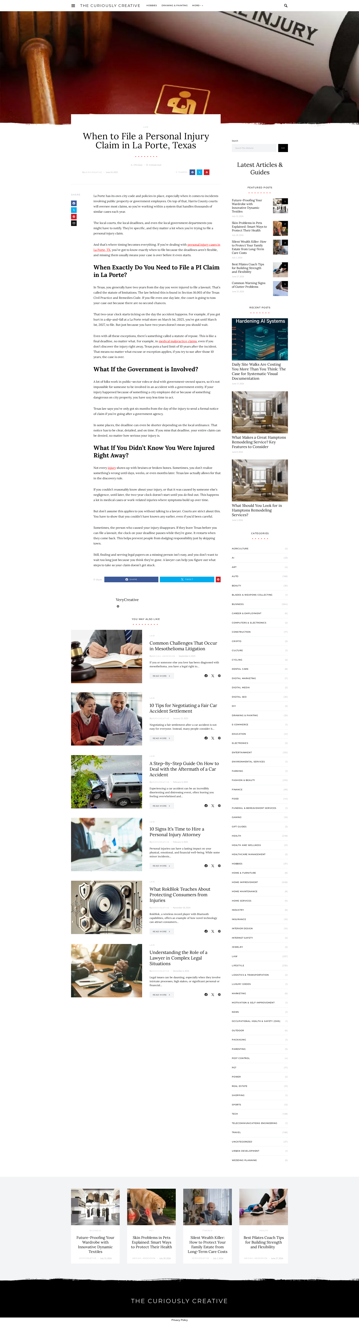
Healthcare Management (249, 854)
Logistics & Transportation (250, 975)
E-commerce (240, 724)
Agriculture (240, 548)
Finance (237, 789)
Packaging (239, 1039)
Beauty (236, 585)
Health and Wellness (246, 845)
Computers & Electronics (249, 622)
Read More (160, 676)
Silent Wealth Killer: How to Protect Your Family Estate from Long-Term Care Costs (249, 247)
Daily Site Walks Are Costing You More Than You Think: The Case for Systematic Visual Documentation (259, 371)
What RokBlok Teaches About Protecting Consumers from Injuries (180, 894)
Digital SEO (239, 697)
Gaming (237, 817)
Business (238, 604)
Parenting (239, 1049)
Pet (234, 1067)
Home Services (241, 900)
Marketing (239, 993)
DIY (234, 706)
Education (239, 734)
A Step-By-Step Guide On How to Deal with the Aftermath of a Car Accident (184, 769)
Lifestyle (238, 965)
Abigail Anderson (163, 656)
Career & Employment (246, 613)
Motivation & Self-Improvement (253, 1002)
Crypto (236, 641)
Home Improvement (245, 882)
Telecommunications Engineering (254, 1123)
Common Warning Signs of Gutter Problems (248, 285)
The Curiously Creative (110, 5)
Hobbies (151, 5)
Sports (236, 1104)
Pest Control (241, 1058)
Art (234, 567)
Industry (238, 910)
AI (233, 557)
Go (283, 148)
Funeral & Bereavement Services (254, 808)
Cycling (237, 659)
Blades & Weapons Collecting (252, 595)
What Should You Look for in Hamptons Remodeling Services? (257, 510)
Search (235, 140)
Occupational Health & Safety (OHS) (256, 1021)
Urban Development (245, 1151)
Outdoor (238, 1030)
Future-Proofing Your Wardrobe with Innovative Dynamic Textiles (247, 205)
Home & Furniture (244, 873)
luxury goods (241, 984)
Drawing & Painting (175, 5)
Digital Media (241, 687)
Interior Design (242, 928)
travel (236, 1132)
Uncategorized (242, 1141)
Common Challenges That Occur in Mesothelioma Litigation (183, 646)
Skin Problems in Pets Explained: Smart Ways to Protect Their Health (249, 226)
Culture (237, 650)
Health (236, 835)
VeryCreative (93, 172)
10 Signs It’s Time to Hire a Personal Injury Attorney (177, 831)
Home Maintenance (244, 891)
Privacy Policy (179, 1319)
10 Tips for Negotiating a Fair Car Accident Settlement (183, 708)
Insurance (239, 919)
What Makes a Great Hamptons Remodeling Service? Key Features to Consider (259, 442)
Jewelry (237, 947)
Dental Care (240, 669)
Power (236, 1076)
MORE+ (196, 5)
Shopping (238, 1095)
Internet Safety (242, 938)
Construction (241, 632)
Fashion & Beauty (243, 780)
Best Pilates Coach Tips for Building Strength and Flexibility (248, 268)
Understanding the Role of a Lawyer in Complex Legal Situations (178, 957)
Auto (235, 576)
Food (235, 798)
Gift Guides (239, 826)
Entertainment (242, 752)
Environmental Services (248, 761)
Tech (235, 1113)
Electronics (240, 743)
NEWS (235, 1012)
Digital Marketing (244, 678)
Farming (237, 771)
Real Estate (239, 1086)
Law (145, 127)
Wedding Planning (244, 1160)
